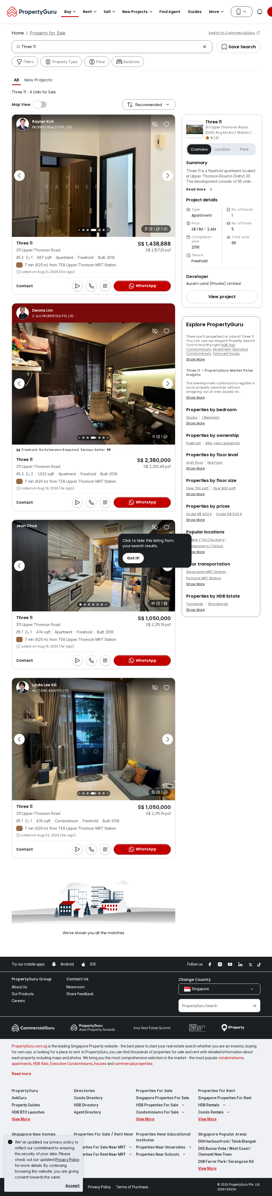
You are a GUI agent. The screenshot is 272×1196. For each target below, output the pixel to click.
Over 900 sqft (224, 488)
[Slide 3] (79, 437)
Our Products (23, 994)
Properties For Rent (216, 1090)
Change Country (194, 979)
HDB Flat (228, 345)
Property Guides (26, 1105)
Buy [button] (67, 11)
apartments (22, 1064)
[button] (16, 80)
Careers (18, 1001)
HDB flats (41, 1064)
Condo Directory (88, 1098)
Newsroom (75, 987)
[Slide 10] (104, 230)
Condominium (198, 349)
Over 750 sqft (197, 488)
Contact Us (77, 979)
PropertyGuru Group (32, 979)
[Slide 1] (80, 604)
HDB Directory (86, 1105)
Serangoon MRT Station (206, 572)
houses (100, 1064)
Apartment (222, 349)
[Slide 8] (93, 230)
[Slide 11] (107, 229)
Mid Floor (215, 462)
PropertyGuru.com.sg (29, 1046)
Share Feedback (80, 994)
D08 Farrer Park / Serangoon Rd (226, 1161)
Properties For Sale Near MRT (100, 1147)
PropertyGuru (25, 1090)
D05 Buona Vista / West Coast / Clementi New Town (224, 1151)
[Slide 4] (83, 438)
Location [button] (222, 149)
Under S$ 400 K (199, 514)
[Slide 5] (79, 229)
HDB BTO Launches (28, 1112)
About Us (19, 987)
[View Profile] (44, 124)
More (214, 11)
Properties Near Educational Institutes (163, 1137)
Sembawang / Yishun (204, 546)
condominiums (231, 1058)
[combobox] (111, 47)
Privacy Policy (67, 1159)
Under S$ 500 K (229, 514)
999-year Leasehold (222, 443)
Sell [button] (107, 11)
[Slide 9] (99, 230)
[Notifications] (259, 11)
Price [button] (244, 149)
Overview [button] (199, 149)
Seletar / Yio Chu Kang (205, 540)
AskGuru (19, 1098)
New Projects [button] (135, 11)
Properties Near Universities (160, 1147)
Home (18, 33)
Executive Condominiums (71, 1064)
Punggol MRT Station (203, 578)
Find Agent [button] (169, 11)
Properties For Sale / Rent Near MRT (103, 1137)
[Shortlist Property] (166, 124)
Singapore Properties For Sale (162, 1098)
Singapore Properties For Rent (224, 1098)
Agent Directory (87, 1112)
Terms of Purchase (132, 1187)
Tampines (194, 604)
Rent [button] (87, 11)
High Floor (194, 462)
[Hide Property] (155, 124)
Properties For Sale (154, 1090)
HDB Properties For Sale (157, 1105)
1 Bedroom (211, 417)
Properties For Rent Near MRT (100, 1154)
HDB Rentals (208, 1105)
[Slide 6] (83, 230)
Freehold (193, 443)
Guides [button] (195, 11)
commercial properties (133, 1064)
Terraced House (226, 353)
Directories (84, 1090)
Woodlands (218, 604)
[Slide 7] (88, 230)
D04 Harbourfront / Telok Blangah (227, 1141)
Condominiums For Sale (157, 1112)
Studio (191, 417)
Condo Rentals (211, 1112)
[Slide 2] (85, 604)
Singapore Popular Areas (222, 1134)
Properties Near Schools (157, 1154)
